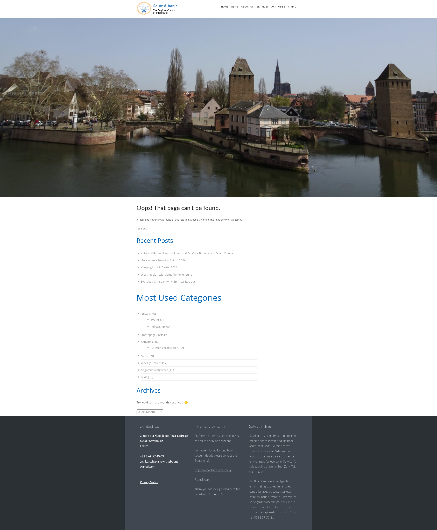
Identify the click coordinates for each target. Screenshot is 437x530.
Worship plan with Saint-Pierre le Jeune (166, 274)
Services (263, 6)
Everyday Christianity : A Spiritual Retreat (168, 281)
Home (225, 6)
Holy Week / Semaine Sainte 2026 (163, 260)
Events (155, 320)
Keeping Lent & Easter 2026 (159, 267)
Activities (278, 6)
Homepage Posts (152, 335)
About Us (247, 6)
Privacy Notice (149, 482)
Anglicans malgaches (154, 370)
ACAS (144, 356)
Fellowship (158, 327)
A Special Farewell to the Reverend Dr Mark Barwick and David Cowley (187, 253)
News (234, 6)
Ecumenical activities (164, 348)
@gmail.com (202, 479)
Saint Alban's (165, 5)
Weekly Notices (151, 363)
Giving (292, 6)
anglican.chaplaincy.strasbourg (213, 470)
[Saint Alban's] (144, 8)
